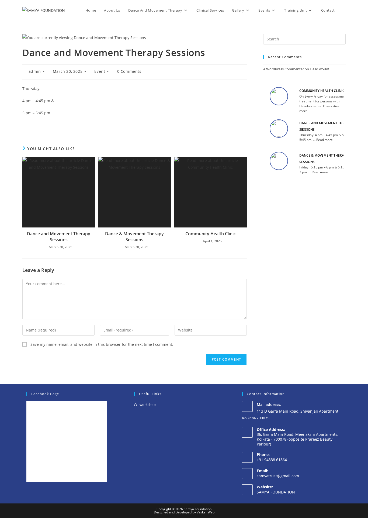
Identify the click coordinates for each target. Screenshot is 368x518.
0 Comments (129, 71)
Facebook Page (45, 393)
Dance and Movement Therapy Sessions (58, 237)
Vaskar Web (205, 512)
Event (99, 71)
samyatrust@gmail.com (278, 475)
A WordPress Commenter (283, 69)
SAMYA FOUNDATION (276, 492)
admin (35, 71)
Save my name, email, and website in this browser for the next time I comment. (101, 344)
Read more (324, 139)
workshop (148, 404)
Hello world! (319, 69)
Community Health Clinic (210, 234)
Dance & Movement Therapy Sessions (134, 237)
